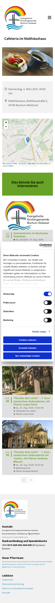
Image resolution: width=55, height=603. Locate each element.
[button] (49, 18)
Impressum (7, 579)
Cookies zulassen (27, 340)
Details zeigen (39, 331)
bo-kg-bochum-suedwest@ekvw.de (15, 537)
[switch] (48, 302)
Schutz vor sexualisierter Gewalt (17, 588)
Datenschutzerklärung (13, 584)
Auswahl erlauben (27, 348)
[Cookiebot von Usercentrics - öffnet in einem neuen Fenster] (39, 245)
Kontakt (6, 592)
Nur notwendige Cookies (27, 356)
